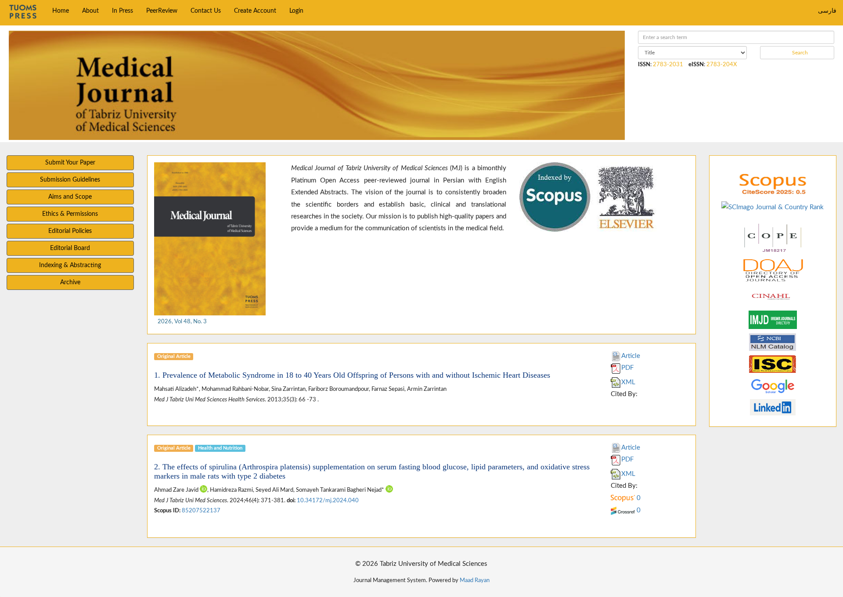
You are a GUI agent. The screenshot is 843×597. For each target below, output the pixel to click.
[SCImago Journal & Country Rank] (772, 207)
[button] (532, 197)
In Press (122, 11)
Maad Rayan (475, 580)
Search (799, 52)
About (90, 11)
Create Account (255, 11)
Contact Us (206, 11)
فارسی (827, 11)
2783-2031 (668, 64)
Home (60, 11)
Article (630, 356)
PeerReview (161, 11)
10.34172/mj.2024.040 (328, 500)
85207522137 (201, 510)
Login (296, 11)
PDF (627, 368)
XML (628, 382)
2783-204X (721, 64)
